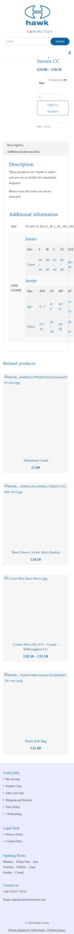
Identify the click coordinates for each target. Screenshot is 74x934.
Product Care (13, 786)
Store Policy (13, 807)
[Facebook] (32, 916)
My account (13, 779)
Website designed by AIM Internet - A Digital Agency (37, 930)
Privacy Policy (14, 834)
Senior (31, 239)
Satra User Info (15, 793)
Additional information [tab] (23, 152)
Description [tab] (15, 145)
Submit (60, 41)
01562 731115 (43, 31)
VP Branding (13, 814)
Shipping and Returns (19, 800)
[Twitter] (45, 916)
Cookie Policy (14, 841)
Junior (31, 280)
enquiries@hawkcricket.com (29, 899)
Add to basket (52, 108)
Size (42, 83)
